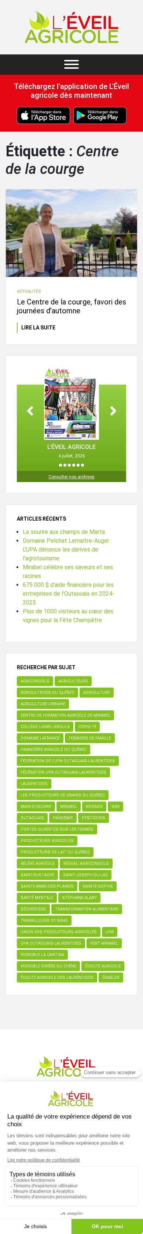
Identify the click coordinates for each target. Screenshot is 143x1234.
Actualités (29, 291)
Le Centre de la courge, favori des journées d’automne (71, 306)
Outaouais (32, 818)
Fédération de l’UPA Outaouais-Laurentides (68, 761)
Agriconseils (35, 681)
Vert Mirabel (104, 943)
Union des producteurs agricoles (59, 932)
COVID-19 (87, 726)
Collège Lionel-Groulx (45, 726)
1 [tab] (60, 465)
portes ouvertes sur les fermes (57, 829)
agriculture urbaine (43, 704)
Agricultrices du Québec (47, 692)
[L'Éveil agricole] (71, 27)
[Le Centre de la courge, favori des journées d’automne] (71, 233)
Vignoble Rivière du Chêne (48, 966)
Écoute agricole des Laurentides (57, 977)
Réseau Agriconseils (86, 863)
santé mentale (37, 897)
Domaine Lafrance (40, 738)
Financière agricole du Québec (54, 749)
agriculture (96, 692)
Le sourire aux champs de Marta (64, 531)
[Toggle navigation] (71, 64)
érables (111, 977)
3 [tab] (69, 465)
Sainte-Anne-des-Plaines (47, 886)
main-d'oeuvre (36, 806)
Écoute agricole (103, 966)
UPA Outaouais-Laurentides (51, 943)
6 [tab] (82, 465)
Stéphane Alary (79, 897)
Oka (115, 806)
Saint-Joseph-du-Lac (85, 875)
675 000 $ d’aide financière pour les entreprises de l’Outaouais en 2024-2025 (68, 593)
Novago (94, 806)
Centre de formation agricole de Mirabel (65, 715)
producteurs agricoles (47, 840)
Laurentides (34, 783)
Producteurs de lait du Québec (55, 852)
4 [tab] (74, 465)
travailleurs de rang (44, 920)
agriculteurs (73, 681)
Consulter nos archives (71, 476)
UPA (110, 932)
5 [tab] (78, 465)
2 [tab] (65, 465)
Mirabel (68, 806)
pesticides (93, 818)
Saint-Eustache (37, 875)
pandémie (63, 818)
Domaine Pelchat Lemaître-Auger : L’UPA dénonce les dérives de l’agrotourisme (67, 549)
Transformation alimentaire (86, 909)
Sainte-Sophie (97, 886)
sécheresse (33, 909)
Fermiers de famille (90, 738)
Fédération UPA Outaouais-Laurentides (63, 772)
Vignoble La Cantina (42, 954)
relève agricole (38, 863)
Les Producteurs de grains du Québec (63, 795)
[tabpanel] (71, 413)
